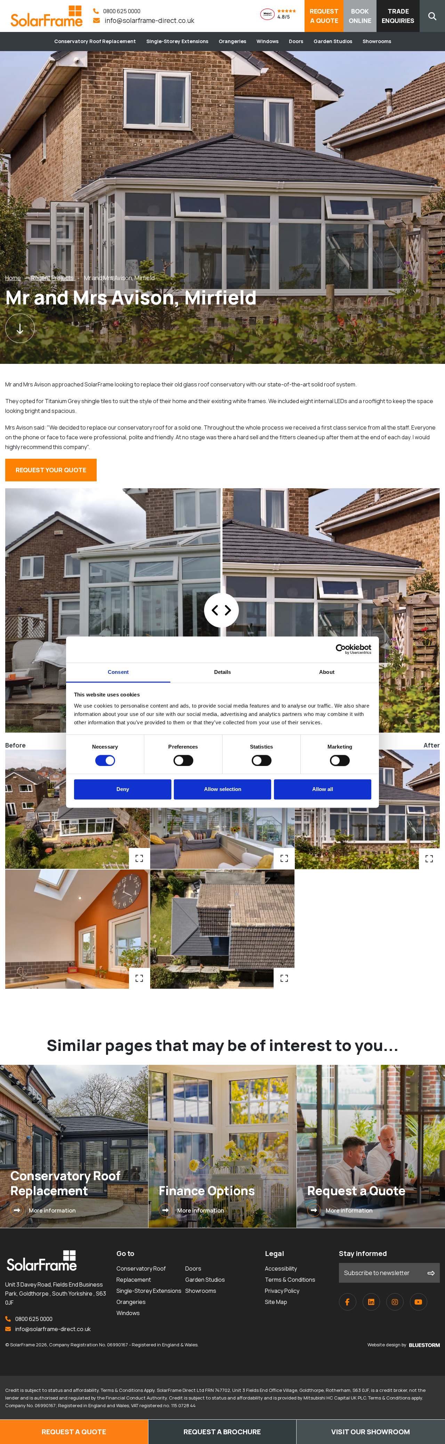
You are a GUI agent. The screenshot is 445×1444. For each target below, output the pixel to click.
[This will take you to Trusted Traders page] (282, 16)
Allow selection (222, 789)
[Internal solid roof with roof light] (77, 929)
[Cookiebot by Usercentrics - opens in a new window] (340, 649)
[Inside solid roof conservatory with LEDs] (222, 809)
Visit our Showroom (370, 1431)
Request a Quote (74, 1431)
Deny (122, 789)
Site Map (276, 1302)
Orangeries (232, 41)
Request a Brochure (222, 1431)
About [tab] (326, 672)
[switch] (183, 760)
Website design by (387, 1344)
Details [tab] (222, 672)
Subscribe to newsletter (377, 1273)
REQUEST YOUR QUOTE (51, 470)
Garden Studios (333, 41)
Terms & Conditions (290, 1279)
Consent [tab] (118, 672)
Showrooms (377, 41)
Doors (296, 41)
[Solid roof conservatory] (367, 810)
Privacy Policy (282, 1291)
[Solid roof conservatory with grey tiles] (77, 809)
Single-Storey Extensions (177, 41)
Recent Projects (52, 278)
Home (13, 278)
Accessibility (281, 1268)
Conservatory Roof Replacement (95, 41)
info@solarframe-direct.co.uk (148, 20)
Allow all (322, 789)
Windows (267, 41)
